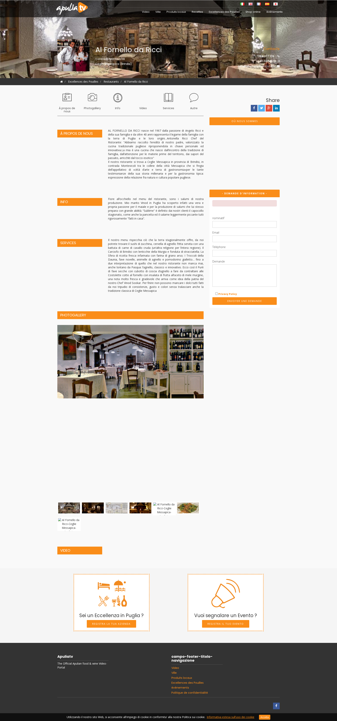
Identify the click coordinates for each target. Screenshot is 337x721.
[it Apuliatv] (242, 3)
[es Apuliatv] (267, 3)
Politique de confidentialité (189, 693)
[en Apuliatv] (250, 3)
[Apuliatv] (72, 6)
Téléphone (219, 247)
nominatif (218, 218)
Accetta (265, 717)
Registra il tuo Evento (226, 624)
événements (274, 12)
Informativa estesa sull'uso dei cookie (230, 717)
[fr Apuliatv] (259, 3)
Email (215, 232)
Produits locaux (176, 12)
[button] (68, 413)
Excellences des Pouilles (224, 12)
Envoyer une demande (244, 301)
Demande (218, 261)
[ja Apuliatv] (275, 3)
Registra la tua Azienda (111, 624)
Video (146, 12)
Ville (158, 12)
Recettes (197, 12)
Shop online (253, 12)
